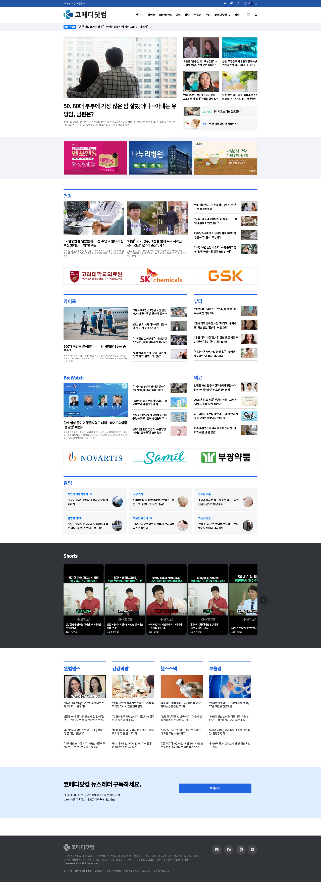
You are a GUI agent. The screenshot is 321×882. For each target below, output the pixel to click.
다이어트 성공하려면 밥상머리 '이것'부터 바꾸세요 (204, 643)
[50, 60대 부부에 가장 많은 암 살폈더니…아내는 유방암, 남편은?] (120, 67)
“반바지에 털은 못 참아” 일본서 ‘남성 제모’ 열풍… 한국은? (149, 363)
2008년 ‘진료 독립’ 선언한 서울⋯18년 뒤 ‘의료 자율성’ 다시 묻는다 (215, 410)
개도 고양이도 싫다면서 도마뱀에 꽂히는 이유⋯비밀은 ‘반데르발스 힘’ (88, 543)
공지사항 (146, 871)
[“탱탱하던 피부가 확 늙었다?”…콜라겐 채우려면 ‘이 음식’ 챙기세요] (249, 362)
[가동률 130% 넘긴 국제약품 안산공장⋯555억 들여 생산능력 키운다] (179, 425)
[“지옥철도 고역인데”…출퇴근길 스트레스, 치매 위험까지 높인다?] (179, 349)
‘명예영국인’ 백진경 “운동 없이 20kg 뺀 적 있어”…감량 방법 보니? (199, 96)
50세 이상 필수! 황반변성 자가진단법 (248, 645)
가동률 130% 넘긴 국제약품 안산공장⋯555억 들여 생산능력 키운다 (149, 425)
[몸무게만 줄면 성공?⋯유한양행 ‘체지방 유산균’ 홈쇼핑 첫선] (179, 439)
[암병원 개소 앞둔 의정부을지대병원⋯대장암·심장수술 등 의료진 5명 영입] (249, 396)
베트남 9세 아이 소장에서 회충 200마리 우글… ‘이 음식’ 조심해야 (215, 235)
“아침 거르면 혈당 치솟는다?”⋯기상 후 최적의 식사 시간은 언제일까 (133, 721)
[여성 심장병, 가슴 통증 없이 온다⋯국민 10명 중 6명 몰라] (249, 206)
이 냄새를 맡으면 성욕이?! (223, 124)
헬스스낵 (168, 685)
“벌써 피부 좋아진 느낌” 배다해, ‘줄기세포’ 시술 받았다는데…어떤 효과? (215, 334)
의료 (198, 386)
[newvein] (213, 279)
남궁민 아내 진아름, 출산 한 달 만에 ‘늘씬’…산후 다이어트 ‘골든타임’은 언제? (84, 735)
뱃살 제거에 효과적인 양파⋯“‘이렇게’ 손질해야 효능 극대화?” (132, 762)
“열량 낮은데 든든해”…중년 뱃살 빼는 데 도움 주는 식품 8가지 (180, 748)
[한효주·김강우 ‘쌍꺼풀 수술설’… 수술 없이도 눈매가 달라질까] (248, 543)
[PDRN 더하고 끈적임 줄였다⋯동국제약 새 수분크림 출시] (179, 411)
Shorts (71, 573)
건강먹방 (120, 685)
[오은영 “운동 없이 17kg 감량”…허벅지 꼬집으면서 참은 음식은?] (201, 47)
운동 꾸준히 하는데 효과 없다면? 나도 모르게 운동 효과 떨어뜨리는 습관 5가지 (181, 762)
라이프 (70, 309)
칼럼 (68, 500)
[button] (226, 3)
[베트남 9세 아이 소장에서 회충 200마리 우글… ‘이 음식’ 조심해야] (249, 235)
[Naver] (217, 849)
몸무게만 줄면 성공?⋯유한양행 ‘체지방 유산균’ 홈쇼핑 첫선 (149, 439)
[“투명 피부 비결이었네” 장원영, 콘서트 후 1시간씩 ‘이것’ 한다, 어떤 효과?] (249, 348)
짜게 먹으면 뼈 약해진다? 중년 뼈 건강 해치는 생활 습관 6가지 (180, 721)
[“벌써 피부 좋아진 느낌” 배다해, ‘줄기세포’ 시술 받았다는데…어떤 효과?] (249, 333)
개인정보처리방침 (83, 871)
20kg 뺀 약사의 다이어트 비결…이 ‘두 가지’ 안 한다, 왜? (149, 334)
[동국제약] (225, 157)
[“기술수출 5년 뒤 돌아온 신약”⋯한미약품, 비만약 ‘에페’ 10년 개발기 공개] (179, 397)
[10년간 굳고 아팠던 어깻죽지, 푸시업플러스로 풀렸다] (182, 543)
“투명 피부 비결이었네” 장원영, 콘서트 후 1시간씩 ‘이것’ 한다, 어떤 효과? (216, 348)
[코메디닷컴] (229, 849)
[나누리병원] (161, 157)
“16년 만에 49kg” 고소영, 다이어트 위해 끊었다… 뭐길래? (84, 721)
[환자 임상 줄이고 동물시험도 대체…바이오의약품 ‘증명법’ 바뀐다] (96, 408)
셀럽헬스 (72, 685)
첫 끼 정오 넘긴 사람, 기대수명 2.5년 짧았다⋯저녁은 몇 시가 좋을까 (239, 96)
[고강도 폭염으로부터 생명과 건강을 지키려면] (117, 519)
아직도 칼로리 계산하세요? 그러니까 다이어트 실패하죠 (165, 643)
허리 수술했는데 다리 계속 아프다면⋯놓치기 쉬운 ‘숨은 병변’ (215, 439)
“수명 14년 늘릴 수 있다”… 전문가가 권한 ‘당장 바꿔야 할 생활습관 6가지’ (215, 249)
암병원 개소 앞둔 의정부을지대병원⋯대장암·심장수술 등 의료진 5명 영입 (215, 396)
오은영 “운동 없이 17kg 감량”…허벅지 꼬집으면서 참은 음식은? (200, 63)
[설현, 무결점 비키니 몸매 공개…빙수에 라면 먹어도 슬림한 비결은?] (239, 47)
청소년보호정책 (113, 871)
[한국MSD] (142, 470)
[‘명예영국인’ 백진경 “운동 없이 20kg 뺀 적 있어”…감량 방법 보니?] (201, 81)
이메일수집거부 (131, 871)
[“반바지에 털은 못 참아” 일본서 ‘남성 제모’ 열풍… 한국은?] (179, 363)
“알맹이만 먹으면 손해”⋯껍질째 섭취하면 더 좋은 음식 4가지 (133, 735)
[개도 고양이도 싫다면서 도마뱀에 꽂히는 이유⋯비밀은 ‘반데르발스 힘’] (117, 543)
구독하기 (215, 805)
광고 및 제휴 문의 (161, 871)
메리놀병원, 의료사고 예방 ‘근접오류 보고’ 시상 (229, 762)
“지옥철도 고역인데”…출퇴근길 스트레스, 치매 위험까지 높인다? (149, 348)
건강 (68, 195)
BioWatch (74, 386)
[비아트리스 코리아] (195, 470)
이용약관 (99, 871)
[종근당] (95, 157)
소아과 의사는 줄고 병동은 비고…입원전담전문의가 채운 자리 (218, 519)
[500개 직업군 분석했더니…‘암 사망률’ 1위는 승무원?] (96, 332)
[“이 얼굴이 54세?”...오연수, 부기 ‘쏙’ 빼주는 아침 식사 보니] (249, 319)
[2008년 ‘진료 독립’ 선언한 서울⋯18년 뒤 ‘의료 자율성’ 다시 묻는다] (249, 410)
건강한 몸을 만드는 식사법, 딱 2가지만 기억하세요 (83, 643)
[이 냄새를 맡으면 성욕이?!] (192, 124)
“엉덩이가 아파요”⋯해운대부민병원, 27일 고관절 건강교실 (229, 721)
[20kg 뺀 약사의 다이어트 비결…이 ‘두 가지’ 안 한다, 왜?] (179, 334)
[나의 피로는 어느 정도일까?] (192, 111)
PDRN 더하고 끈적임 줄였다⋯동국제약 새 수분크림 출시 (149, 411)
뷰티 (198, 309)
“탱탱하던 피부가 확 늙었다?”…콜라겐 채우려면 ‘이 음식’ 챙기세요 (214, 362)
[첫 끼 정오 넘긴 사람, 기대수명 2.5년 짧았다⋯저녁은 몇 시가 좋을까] (239, 81)
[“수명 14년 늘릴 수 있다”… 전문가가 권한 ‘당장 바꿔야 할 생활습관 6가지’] (249, 249)
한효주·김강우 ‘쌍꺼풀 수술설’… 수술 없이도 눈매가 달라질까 (218, 543)
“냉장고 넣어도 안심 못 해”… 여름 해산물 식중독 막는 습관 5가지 (181, 735)
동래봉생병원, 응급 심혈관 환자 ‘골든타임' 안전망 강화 (229, 748)
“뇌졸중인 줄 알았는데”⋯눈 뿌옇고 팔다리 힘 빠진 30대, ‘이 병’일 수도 (93, 242)
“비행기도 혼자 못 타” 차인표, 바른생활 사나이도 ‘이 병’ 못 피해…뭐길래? (84, 762)
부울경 (215, 685)
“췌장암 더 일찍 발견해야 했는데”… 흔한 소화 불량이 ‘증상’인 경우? (153, 519)
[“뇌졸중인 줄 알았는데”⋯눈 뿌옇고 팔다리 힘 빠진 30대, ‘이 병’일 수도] (94, 218)
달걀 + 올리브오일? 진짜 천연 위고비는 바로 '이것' (125, 643)
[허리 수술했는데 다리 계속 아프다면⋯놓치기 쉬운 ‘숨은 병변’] (249, 438)
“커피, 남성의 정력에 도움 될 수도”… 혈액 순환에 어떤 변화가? (215, 221)
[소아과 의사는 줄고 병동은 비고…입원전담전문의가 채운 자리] (248, 519)
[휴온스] (148, 279)
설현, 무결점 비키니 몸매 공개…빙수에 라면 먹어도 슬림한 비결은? (239, 63)
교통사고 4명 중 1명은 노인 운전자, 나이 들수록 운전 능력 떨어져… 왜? (149, 320)
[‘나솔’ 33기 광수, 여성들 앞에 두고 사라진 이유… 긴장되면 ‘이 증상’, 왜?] (157, 218)
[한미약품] (89, 279)
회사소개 (68, 871)
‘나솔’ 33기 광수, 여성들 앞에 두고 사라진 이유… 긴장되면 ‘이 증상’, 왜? (156, 242)
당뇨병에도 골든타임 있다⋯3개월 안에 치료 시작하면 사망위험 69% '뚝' (216, 424)
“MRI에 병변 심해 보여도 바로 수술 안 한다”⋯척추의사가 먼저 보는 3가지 (229, 735)
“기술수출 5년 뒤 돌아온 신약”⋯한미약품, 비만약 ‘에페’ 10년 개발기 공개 (149, 397)
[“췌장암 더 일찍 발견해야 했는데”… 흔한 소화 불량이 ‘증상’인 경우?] (182, 519)
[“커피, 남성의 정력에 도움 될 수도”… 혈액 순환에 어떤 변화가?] (249, 220)
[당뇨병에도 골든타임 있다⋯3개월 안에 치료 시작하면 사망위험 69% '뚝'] (249, 424)
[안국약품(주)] (89, 470)
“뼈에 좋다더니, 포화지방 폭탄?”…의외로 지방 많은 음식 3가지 (133, 748)
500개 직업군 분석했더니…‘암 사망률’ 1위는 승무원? (95, 356)
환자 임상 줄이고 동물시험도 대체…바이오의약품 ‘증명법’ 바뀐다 (95, 433)
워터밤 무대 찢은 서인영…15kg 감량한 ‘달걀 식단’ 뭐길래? (84, 748)
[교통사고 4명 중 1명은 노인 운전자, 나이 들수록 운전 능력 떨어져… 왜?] (179, 320)
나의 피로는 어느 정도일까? (226, 111)
